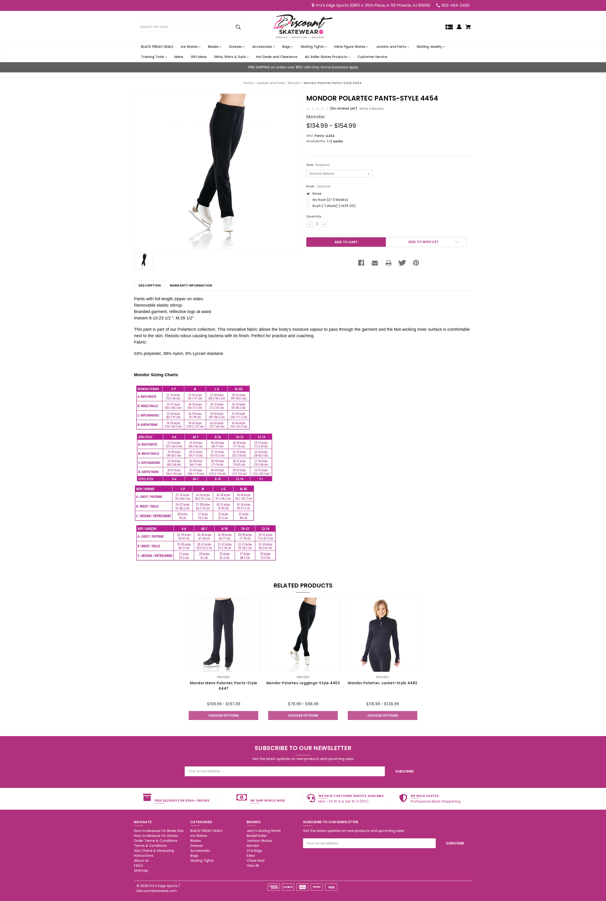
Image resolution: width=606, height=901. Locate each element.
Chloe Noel (255, 860)
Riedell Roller (257, 835)
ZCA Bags (254, 850)
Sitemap (141, 870)
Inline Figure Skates (350, 46)
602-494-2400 (455, 5)
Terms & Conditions (150, 845)
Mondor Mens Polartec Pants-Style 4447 (223, 685)
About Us (141, 860)
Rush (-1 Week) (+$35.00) (334, 205)
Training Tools (153, 56)
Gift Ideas (199, 56)
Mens (178, 56)
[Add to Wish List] (230, 668)
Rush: (318, 186)
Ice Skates (190, 46)
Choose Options (223, 715)
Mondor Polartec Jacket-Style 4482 (382, 682)
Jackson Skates (259, 840)
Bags (286, 46)
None (316, 193)
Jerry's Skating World (264, 830)
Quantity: (314, 216)
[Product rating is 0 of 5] (318, 108)
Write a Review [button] (371, 108)
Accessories (262, 46)
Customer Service (372, 56)
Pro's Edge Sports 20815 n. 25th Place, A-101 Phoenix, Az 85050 (373, 5)
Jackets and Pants (391, 46)
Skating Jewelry (430, 46)
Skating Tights (313, 46)
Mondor (253, 845)
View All (253, 865)
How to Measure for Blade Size (158, 830)
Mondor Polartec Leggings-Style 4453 (303, 682)
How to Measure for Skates (156, 835)
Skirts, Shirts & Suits (230, 56)
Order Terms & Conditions (155, 840)
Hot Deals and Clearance (276, 56)
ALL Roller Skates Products (326, 56)
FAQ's (138, 865)
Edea (251, 855)
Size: (318, 165)
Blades (214, 46)
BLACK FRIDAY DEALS (157, 46)
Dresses (236, 46)
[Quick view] (217, 668)
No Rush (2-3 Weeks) (330, 199)
